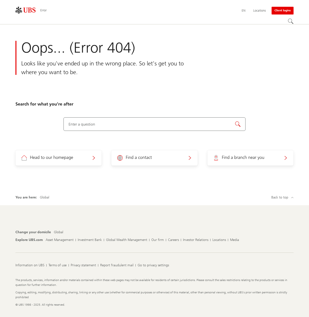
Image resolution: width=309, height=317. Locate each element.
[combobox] (154, 124)
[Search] (291, 21)
